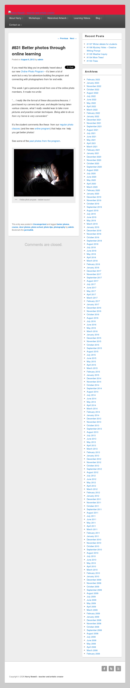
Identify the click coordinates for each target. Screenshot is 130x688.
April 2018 (91, 257)
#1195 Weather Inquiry (97, 53)
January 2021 (93, 153)
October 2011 (93, 505)
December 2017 (94, 270)
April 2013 (91, 445)
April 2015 (91, 364)
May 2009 (91, 603)
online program (42, 128)
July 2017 (91, 284)
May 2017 (91, 290)
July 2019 (91, 213)
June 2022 (91, 99)
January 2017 (93, 304)
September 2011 (94, 509)
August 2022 (92, 92)
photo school (37, 227)
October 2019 (93, 203)
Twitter (111, 668)
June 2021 (91, 136)
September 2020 (94, 166)
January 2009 (93, 616)
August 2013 (92, 431)
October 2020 (93, 163)
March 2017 (92, 297)
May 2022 (91, 102)
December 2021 (94, 119)
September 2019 (94, 206)
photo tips (48, 227)
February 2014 (93, 411)
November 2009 (94, 583)
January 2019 (93, 227)
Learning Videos (82, 18)
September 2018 (94, 240)
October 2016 (93, 314)
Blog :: (99, 18)
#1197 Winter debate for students (102, 43)
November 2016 (94, 311)
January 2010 (93, 576)
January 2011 (93, 536)
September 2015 (94, 348)
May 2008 (91, 643)
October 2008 (93, 626)
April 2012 (91, 485)
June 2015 (91, 358)
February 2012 (93, 492)
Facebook (104, 668)
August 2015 (92, 351)
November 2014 (94, 381)
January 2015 (93, 374)
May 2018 (91, 253)
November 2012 (94, 462)
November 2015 (94, 341)
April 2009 (91, 606)
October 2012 (93, 465)
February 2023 (93, 79)
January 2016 (93, 334)
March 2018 (92, 260)
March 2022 (92, 109)
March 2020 (92, 186)
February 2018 (93, 264)
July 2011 (91, 515)
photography (59, 227)
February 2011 (93, 532)
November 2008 (94, 623)
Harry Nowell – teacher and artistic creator (44, 676)
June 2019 (91, 217)
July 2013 (91, 435)
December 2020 (94, 156)
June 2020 (91, 176)
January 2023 (93, 82)
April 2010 (91, 566)
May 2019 (91, 220)
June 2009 (91, 599)
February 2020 (93, 190)
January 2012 (93, 495)
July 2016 (91, 321)
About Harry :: (16, 18)
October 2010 (93, 546)
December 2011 (94, 499)
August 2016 (92, 317)
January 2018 (93, 267)
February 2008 (93, 653)
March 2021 (92, 146)
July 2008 (91, 636)
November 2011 (94, 502)
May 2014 (91, 401)
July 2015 (91, 354)
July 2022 (91, 96)
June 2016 (91, 324)
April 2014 (91, 405)
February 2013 (93, 452)
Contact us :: (15, 24)
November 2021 (94, 122)
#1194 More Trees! (95, 57)
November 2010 (94, 542)
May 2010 (91, 562)
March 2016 (92, 331)
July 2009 (91, 596)
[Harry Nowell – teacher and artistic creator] (31, 12)
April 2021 (91, 143)
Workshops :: (35, 18)
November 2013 (94, 421)
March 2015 (92, 368)
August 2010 (92, 552)
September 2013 (94, 428)
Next (73, 38)
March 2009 (92, 609)
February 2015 (93, 371)
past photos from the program (44, 140)
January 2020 (93, 193)
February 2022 (93, 112)
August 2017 (92, 280)
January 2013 (93, 455)
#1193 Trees (92, 60)
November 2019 (94, 200)
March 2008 (92, 650)
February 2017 (93, 301)
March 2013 (92, 448)
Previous (63, 38)
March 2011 (92, 529)
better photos (63, 224)
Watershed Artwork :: (57, 18)
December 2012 (94, 458)
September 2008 (94, 630)
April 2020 (91, 183)
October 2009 (93, 586)
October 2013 (93, 425)
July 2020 (91, 173)
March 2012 (92, 489)
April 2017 (91, 294)
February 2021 (93, 149)
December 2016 (94, 307)
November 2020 (94, 160)
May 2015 (91, 361)
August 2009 (92, 593)
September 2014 (94, 388)
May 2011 (91, 522)
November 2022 (94, 86)
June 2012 (91, 479)
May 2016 (91, 327)
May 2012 (91, 482)
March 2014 (92, 408)
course (15, 227)
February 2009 (93, 613)
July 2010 (91, 556)
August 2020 (92, 170)
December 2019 (94, 196)
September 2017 (94, 277)
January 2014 (93, 415)
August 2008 (92, 633)
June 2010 (91, 559)
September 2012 (94, 468)
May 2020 (91, 180)
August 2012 (92, 472)
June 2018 (91, 250)
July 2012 (91, 475)
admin (40, 59)
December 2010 (94, 539)
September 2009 (94, 589)
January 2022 (93, 116)
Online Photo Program (32, 71)
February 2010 (93, 572)
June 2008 (91, 640)
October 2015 (93, 344)
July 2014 (91, 394)
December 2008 (94, 620)
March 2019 (92, 223)
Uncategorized (39, 224)
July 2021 (91, 133)
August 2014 (92, 391)
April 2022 (91, 106)
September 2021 (94, 126)
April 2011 (91, 525)
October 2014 (93, 384)
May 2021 (91, 139)
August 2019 (92, 210)
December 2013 (94, 418)
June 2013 (91, 438)
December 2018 (94, 230)
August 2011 (92, 512)
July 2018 (91, 247)
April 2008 (91, 646)
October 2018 (93, 237)
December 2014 (94, 378)
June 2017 (91, 287)
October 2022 (93, 89)
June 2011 (91, 519)
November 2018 (94, 233)
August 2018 (92, 243)
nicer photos (24, 227)
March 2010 (92, 569)
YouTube (118, 668)
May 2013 (91, 442)
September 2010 (94, 549)
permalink (28, 229)
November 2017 (94, 274)
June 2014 (91, 398)
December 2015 (94, 337)
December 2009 (94, 579)
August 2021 (92, 129)
